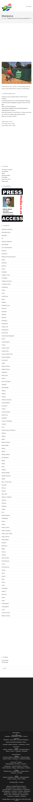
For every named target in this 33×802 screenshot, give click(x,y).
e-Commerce (14, 791)
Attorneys (4, 250)
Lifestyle (4, 424)
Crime (3, 293)
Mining (3, 451)
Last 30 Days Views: (7, 125)
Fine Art (25, 736)
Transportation (5, 603)
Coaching (23, 788)
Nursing (3, 488)
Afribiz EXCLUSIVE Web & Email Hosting (23, 800)
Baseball (5, 777)
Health (3, 363)
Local (3, 427)
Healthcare (4, 372)
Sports (3, 573)
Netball (3, 478)
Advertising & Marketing (15, 742)
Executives (14, 793)
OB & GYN (4, 494)
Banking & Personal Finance (9, 256)
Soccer (3, 564)
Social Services (5, 567)
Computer (21, 782)
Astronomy (8, 767)
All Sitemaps (5, 662)
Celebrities (4, 272)
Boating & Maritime (24, 777)
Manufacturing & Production (8, 430)
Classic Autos (13, 739)
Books (24, 742)
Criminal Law (5, 296)
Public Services (5, 536)
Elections (4, 314)
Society (3, 570)
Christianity (13, 772)
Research (4, 542)
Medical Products (6, 442)
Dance (3, 299)
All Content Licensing (7, 169)
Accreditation (5, 171)
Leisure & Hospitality (7, 421)
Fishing (5, 794)
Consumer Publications (23, 739)
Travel (3, 609)
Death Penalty (16, 794)
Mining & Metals (6, 454)
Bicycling (17, 777)
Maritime (4, 433)
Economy (4, 308)
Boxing (14, 779)
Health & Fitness (6, 366)
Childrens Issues (6, 275)
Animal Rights (5, 244)
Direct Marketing (6, 791)
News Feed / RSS (6, 179)
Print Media (4, 177)
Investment (4, 405)
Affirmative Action (6, 232)
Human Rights (5, 387)
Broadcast (4, 262)
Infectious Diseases (6, 399)
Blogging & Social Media (14, 763)
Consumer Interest (6, 284)
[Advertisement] (16, 44)
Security (4, 555)
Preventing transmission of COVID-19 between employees (16, 100)
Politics (3, 521)
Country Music (14, 736)
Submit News (5, 181)
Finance (4, 345)
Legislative (4, 418)
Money (3, 463)
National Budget (5, 472)
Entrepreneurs (5, 329)
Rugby (3, 548)
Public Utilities (5, 539)
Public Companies (6, 530)
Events (3, 339)
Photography (5, 518)
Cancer (3, 269)
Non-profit (4, 485)
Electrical (4, 317)
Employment (5, 323)
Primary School (5, 527)
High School (5, 375)
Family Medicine (6, 342)
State (3, 579)
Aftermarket (6, 739)
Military (3, 448)
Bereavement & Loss (11, 788)
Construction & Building (24, 758)
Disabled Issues (6, 305)
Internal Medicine (6, 402)
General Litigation (6, 357)
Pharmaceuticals (6, 515)
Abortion (5, 749)
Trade (3, 600)
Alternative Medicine (7, 241)
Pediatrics (4, 506)
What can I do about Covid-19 (9, 116)
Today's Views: (5, 121)
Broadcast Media (6, 175)
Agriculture (4, 235)
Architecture (15, 758)
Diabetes (4, 302)
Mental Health (5, 445)
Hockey (3, 378)
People (3, 509)
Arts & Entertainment (7, 247)
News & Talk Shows (7, 482)
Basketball (10, 777)
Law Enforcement (6, 412)
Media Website (16, 732)
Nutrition (4, 491)
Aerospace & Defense (7, 229)
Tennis (3, 597)
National (4, 469)
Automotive (4, 253)
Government (5, 360)
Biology (14, 767)
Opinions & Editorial (6, 497)
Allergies (16, 749)
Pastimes (4, 503)
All (2, 238)
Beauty (3, 259)
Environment (5, 332)
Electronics (23, 796)
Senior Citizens (5, 558)
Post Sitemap (5, 660)
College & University (7, 281)
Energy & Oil (5, 326)
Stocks (3, 582)
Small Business (5, 561)
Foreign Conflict (5, 348)
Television (4, 594)
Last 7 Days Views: (7, 123)
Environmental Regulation (8, 336)
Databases (17, 796)
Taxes (3, 585)
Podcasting (25, 766)
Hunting (3, 390)
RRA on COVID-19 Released (9, 106)
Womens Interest (6, 615)
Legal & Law (5, 415)
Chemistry (27, 767)
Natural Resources (6, 475)
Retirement (4, 545)
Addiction (10, 749)
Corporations (5, 287)
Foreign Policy (5, 351)
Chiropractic (24, 751)
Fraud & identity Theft (7, 354)
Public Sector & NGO (7, 533)
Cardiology (17, 751)
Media (3, 173)
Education (4, 311)
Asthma (7, 751)
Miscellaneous (5, 457)
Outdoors (4, 500)
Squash (3, 576)
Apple (16, 782)
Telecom (4, 591)
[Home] (2, 18)
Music (3, 466)
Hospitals (4, 384)
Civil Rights (4, 278)
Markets (4, 436)
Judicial (3, 408)
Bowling (9, 779)
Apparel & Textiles (7, 758)
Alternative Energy (25, 757)
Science (4, 552)
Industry (4, 396)
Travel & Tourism (6, 612)
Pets (3, 512)
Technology (4, 588)
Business (4, 266)
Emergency (4, 320)
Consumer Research (17, 789)
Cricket (3, 290)
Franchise (25, 793)
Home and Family (6, 381)
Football (23, 779)
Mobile (3, 460)
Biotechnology (20, 767)
